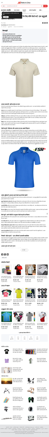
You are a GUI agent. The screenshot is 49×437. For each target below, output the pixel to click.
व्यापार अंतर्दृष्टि (7, 10)
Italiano (29, 428)
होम (1, 13)
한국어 (46, 428)
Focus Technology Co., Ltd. (25, 431)
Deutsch (33, 428)
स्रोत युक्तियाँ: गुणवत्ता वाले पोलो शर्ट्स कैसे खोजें (11, 37)
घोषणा (11, 427)
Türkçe (24, 429)
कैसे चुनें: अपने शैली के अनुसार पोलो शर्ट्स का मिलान (12, 38)
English (6, 428)
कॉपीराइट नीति (4, 257)
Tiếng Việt (28, 429)
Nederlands (38, 428)
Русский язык (24, 428)
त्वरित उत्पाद (37, 427)
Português (14, 428)
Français (19, 428)
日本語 (13, 429)
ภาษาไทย (19, 429)
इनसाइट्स (41, 427)
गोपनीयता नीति (22, 427)
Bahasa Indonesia (34, 429)
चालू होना (24, 10)
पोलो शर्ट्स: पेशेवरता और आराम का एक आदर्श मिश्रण (12, 35)
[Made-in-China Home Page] (23, 2)
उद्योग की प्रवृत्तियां (32, 10)
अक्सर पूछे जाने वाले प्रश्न (7, 41)
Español (9, 428)
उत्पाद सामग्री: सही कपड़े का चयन (9, 34)
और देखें (6, 17)
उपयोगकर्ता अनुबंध (15, 427)
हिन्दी (16, 429)
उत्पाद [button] (4, 6)
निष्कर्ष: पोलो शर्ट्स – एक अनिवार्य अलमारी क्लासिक (12, 40)
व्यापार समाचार (16, 10)
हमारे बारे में (7, 427)
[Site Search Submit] (45, 6)
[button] (2, 2)
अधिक (40, 10)
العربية (42, 428)
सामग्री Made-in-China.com (29, 427)
